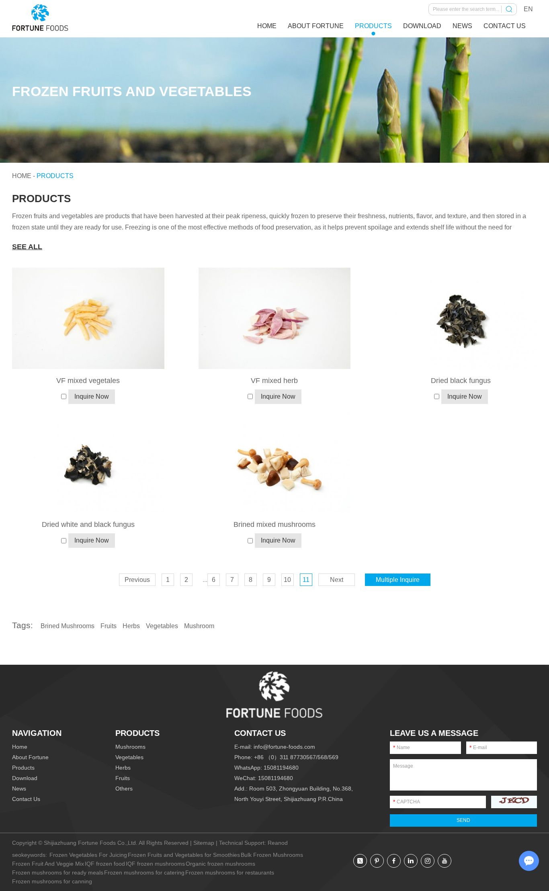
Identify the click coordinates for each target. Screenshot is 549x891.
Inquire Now (91, 396)
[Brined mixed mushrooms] (275, 462)
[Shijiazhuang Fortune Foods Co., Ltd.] (40, 17)
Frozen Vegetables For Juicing (88, 855)
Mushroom (199, 626)
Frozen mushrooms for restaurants (229, 872)
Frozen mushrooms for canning (52, 881)
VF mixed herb (274, 381)
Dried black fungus (461, 381)
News (462, 26)
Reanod (278, 843)
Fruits (108, 626)
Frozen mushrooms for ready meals (57, 872)
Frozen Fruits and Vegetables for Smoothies (184, 855)
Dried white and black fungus (88, 524)
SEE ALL (27, 247)
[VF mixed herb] (275, 318)
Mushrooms (130, 747)
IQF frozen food (105, 863)
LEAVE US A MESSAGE (434, 733)
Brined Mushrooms (67, 626)
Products (373, 26)
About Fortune (316, 26)
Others (124, 788)
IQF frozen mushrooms (155, 863)
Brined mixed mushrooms (274, 524)
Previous (137, 579)
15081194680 (281, 767)
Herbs (131, 626)
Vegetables (162, 626)
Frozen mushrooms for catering (144, 872)
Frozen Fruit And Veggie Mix (48, 863)
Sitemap (203, 843)
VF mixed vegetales (88, 381)
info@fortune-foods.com (284, 747)
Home (267, 26)
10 (287, 579)
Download (422, 26)
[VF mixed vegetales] (88, 318)
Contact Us (504, 26)
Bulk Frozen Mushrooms (272, 855)
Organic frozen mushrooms (220, 863)
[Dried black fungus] (461, 318)
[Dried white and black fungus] (88, 462)
